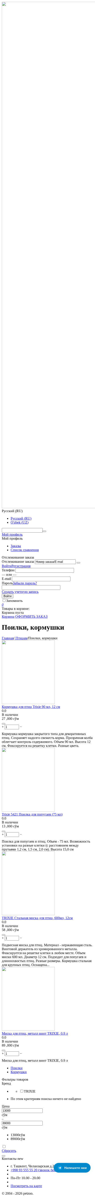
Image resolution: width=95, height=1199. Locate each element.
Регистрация (20, 566)
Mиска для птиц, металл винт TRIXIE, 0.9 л (35, 1033)
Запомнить (14, 601)
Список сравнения (25, 550)
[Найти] (44, 531)
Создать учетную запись (20, 592)
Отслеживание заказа (18, 561)
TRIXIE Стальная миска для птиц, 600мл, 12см (37, 918)
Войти (6, 566)
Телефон (8, 570)
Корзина (8, 616)
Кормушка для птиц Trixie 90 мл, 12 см (31, 707)
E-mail (6, 579)
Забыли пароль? (25, 583)
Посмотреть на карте (26, 1186)
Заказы (16, 546)
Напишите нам (75, 1168)
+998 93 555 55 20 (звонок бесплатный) (40, 1170)
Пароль (7, 583)
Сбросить (9, 1151)
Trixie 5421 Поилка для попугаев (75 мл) (32, 814)
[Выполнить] (78, 562)
